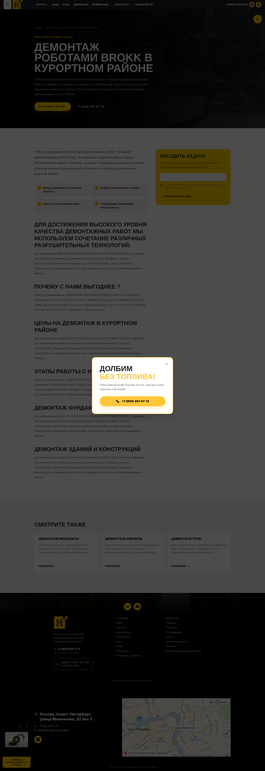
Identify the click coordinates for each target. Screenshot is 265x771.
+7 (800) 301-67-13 (135, 401)
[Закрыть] (166, 364)
